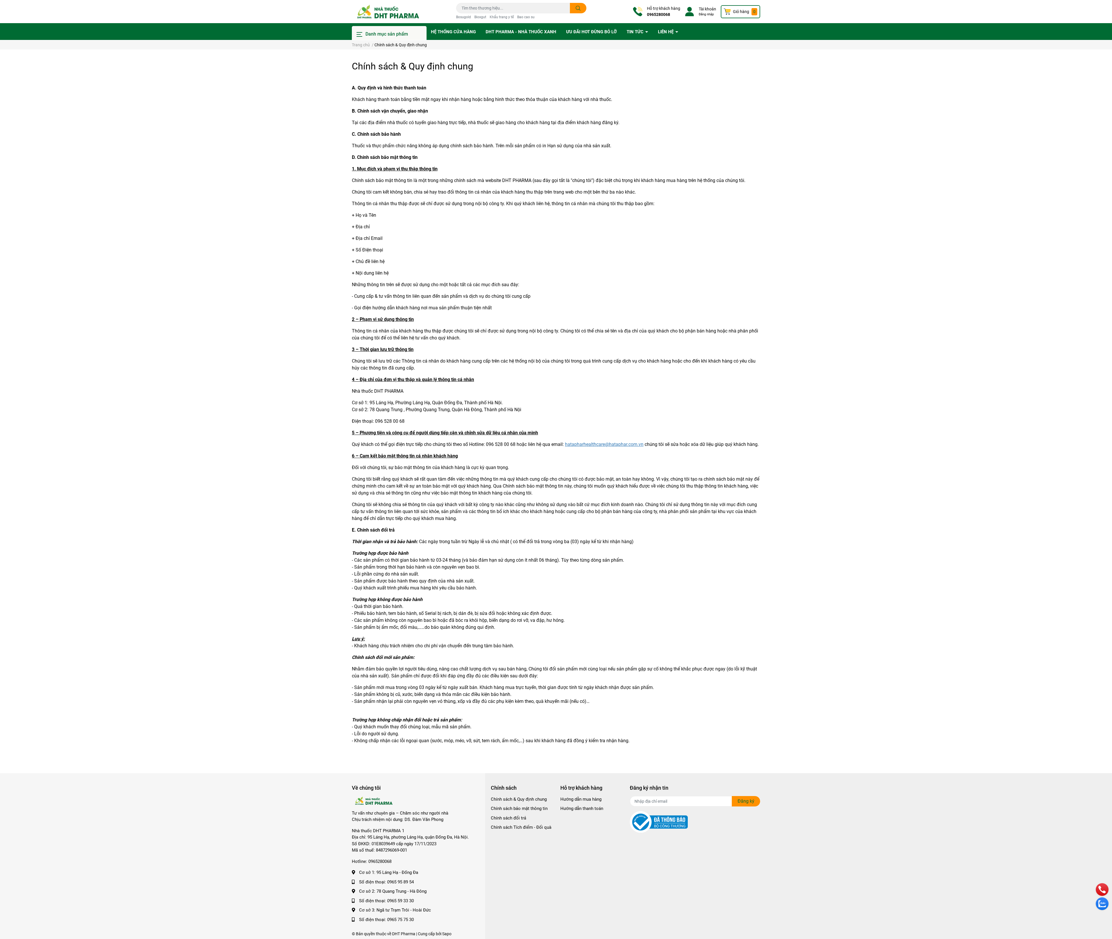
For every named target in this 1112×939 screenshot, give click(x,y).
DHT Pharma (403, 933)
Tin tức (636, 31)
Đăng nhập (706, 14)
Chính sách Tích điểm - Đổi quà (521, 827)
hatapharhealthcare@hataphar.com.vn (604, 444)
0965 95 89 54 (400, 882)
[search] (578, 8)
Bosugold (463, 17)
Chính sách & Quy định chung (412, 66)
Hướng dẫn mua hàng (580, 799)
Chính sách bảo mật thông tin (519, 808)
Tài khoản (707, 9)
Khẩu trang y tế (502, 17)
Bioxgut (480, 17)
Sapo (446, 933)
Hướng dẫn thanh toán (581, 808)
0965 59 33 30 (400, 900)
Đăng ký (746, 801)
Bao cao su (526, 17)
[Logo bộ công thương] (659, 821)
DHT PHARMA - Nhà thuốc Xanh (521, 31)
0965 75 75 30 (400, 919)
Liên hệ (666, 31)
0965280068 (658, 14)
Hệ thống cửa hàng (453, 31)
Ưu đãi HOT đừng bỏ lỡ (591, 31)
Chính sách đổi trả (508, 818)
